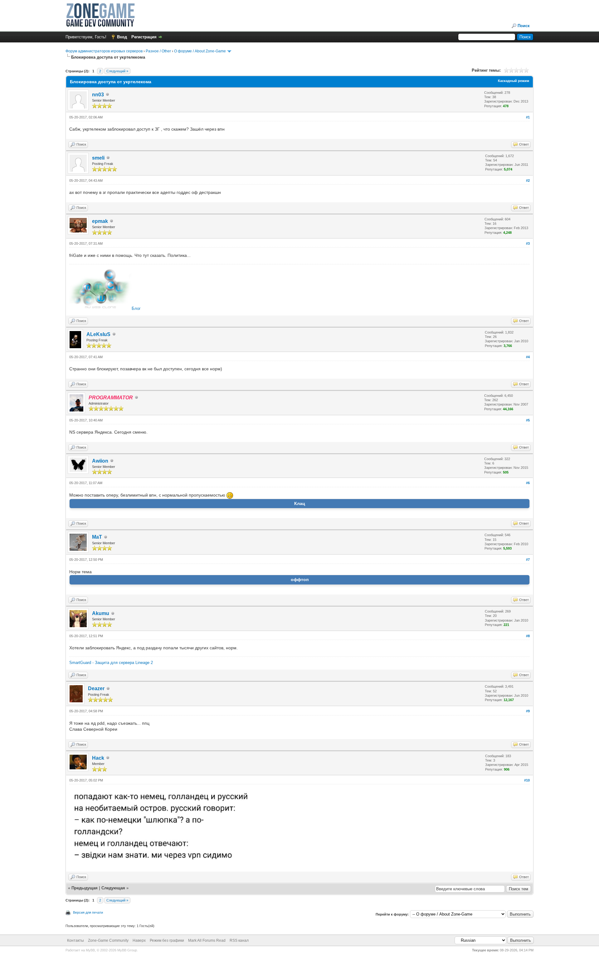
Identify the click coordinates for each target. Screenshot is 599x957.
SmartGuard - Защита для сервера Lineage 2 (111, 662)
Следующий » (117, 71)
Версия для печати (88, 912)
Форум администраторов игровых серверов (104, 51)
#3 (528, 243)
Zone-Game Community (108, 940)
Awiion (100, 461)
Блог (136, 308)
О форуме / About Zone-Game (200, 51)
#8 (528, 636)
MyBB (90, 950)
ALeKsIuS (98, 334)
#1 (528, 117)
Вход (122, 37)
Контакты (75, 940)
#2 (528, 180)
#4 (528, 357)
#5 (528, 420)
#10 (527, 780)
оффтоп (300, 579)
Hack (98, 758)
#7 (528, 559)
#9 (528, 711)
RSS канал (239, 940)
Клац (299, 503)
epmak (100, 221)
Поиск (524, 25)
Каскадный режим (513, 81)
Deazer (96, 688)
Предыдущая (84, 888)
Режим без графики (167, 940)
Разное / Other (158, 51)
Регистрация (144, 37)
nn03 (98, 94)
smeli (98, 158)
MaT (97, 537)
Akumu (100, 613)
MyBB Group (127, 950)
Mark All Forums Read (207, 940)
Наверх (139, 940)
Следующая (113, 888)
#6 (528, 483)
